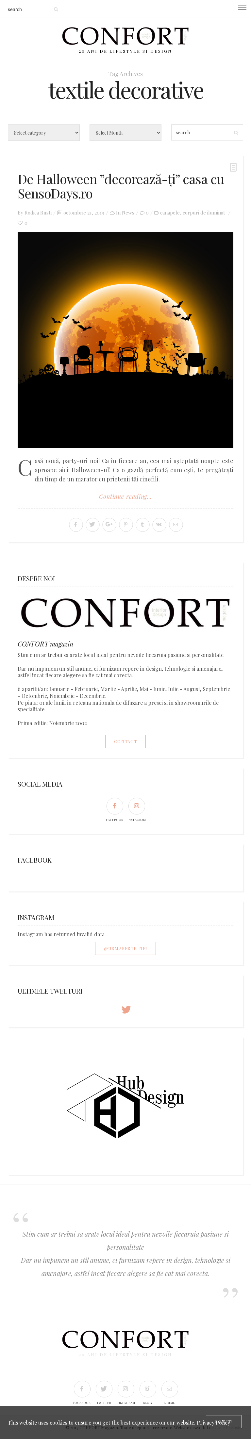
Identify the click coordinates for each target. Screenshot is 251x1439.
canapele (170, 212)
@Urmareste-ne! (125, 948)
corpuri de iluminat (204, 212)
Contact (125, 741)
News (128, 212)
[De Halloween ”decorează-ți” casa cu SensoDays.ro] (125, 340)
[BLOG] (148, 1389)
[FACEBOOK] (115, 806)
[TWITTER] (104, 1389)
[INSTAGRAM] (136, 806)
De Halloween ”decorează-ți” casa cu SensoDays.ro (121, 186)
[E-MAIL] (169, 1389)
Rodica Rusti (38, 212)
